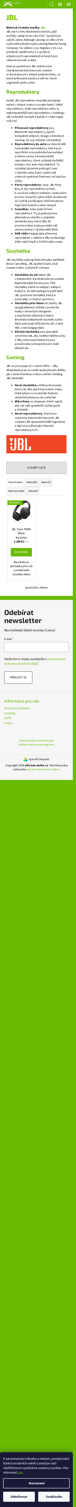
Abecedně (33, 491)
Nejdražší (46, 482)
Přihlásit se (18, 677)
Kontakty (10, 713)
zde (20, 1472)
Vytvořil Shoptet (39, 759)
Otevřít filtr (36, 468)
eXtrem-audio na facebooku (36, 741)
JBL (43, 28)
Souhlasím (54, 1496)
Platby (8, 723)
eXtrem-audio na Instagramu (36, 745)
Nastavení (36, 1483)
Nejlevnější (32, 482)
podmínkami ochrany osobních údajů (35, 661)
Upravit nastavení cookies (43, 769)
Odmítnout (19, 1496)
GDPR (7, 718)
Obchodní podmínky (17, 708)
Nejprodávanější (16, 491)
